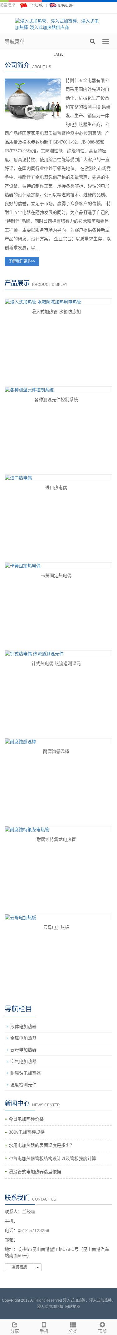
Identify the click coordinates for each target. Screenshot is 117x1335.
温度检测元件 (23, 1084)
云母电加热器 (23, 1049)
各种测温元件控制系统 (56, 399)
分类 (73, 1331)
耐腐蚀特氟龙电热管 (56, 839)
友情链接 (19, 1267)
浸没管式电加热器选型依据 (35, 1171)
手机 (44, 1331)
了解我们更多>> (21, 261)
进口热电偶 (56, 487)
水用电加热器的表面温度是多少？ (41, 1145)
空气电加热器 (23, 1061)
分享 (14, 1331)
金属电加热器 (23, 1038)
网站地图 (72, 1307)
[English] (61, 5)
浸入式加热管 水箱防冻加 (56, 311)
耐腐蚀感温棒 (56, 751)
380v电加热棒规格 (27, 1132)
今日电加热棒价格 (26, 1118)
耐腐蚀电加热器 (25, 1073)
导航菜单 (15, 41)
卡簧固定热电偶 (56, 575)
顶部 (102, 1331)
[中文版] (32, 5)
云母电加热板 (56, 927)
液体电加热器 (23, 1026)
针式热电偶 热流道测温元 (56, 663)
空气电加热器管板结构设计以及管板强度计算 (52, 1158)
